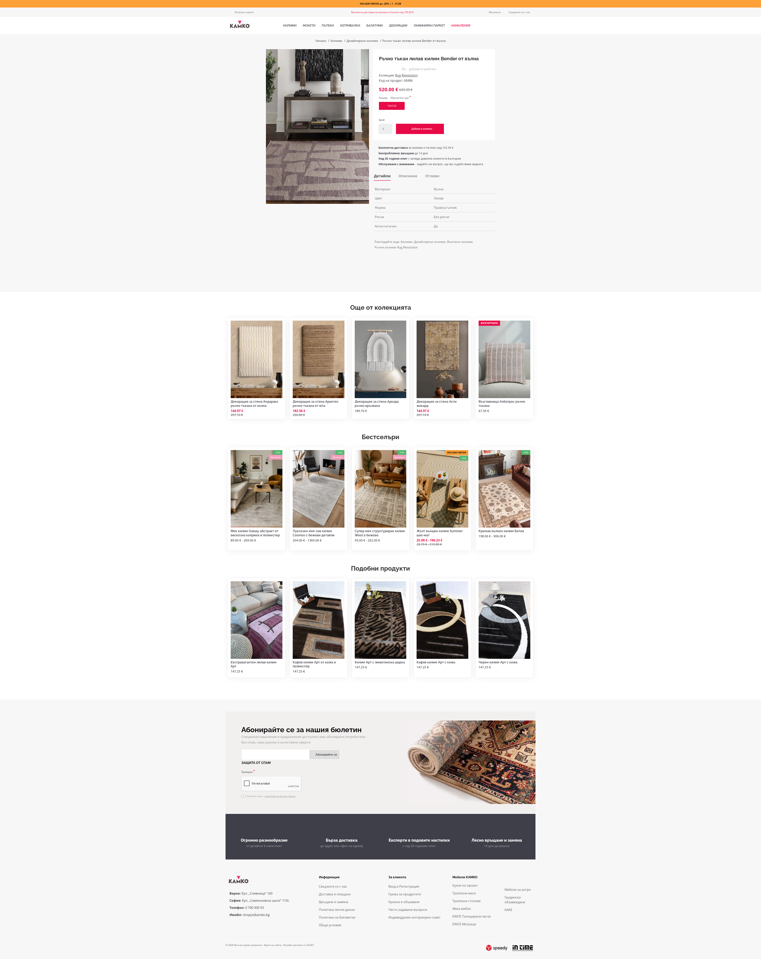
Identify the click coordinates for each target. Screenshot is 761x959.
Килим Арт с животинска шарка (380, 662)
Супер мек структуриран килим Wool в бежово (380, 533)
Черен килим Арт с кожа (498, 662)
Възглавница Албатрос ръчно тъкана (502, 404)
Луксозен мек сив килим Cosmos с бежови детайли (314, 533)
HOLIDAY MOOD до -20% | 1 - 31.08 (380, 3)
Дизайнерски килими (362, 41)
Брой (382, 120)
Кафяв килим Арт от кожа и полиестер (314, 664)
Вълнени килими (460, 242)
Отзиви (432, 175)
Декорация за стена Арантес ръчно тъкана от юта (315, 404)
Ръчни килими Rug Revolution (396, 247)
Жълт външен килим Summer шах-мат (440, 533)
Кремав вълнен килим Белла (501, 531)
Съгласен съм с (270, 796)
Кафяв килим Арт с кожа (436, 662)
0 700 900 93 (254, 907)
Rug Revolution (406, 75)
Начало (320, 41)
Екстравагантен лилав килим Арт (253, 664)
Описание (408, 175)
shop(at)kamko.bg (256, 915)
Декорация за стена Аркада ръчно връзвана (377, 404)
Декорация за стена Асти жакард (437, 404)
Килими (336, 41)
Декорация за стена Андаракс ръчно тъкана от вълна (254, 404)
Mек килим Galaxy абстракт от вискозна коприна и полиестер (255, 533)
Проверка (247, 772)
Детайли (382, 175)
